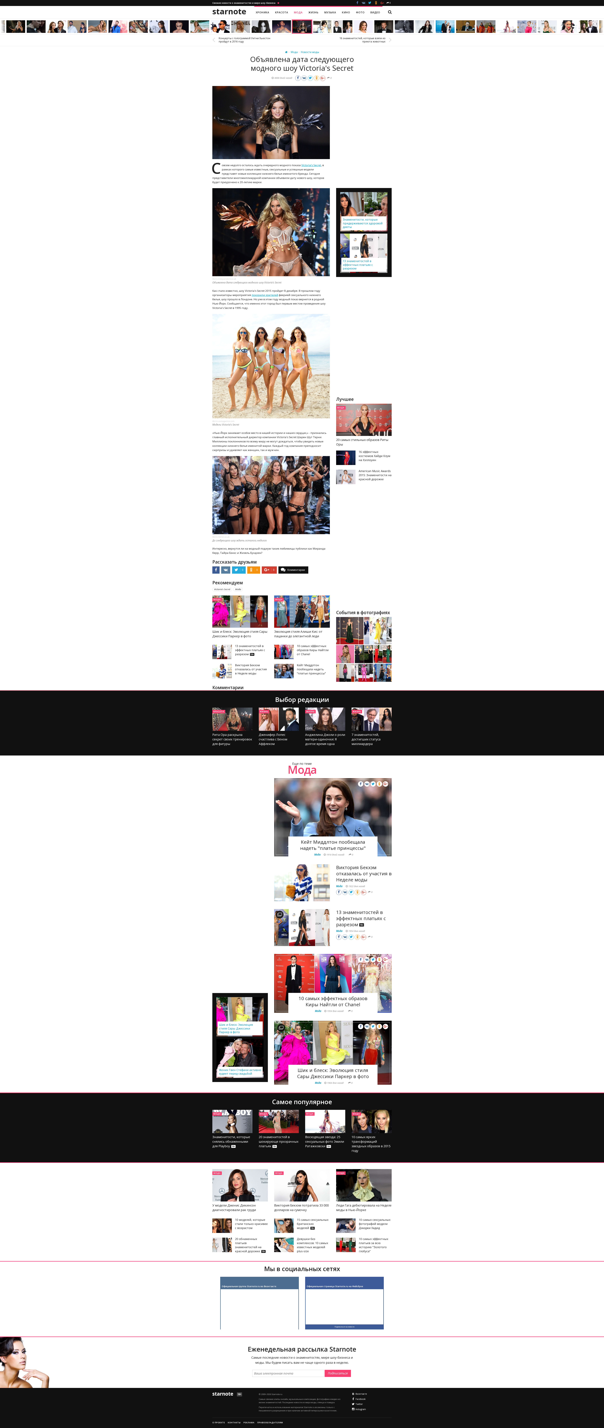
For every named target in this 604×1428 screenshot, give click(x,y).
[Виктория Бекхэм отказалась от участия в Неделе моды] (222, 671)
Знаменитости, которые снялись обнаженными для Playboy (231, 1141)
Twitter (359, 1404)
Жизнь (264, 711)
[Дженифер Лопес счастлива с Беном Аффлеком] (279, 719)
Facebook (360, 1399)
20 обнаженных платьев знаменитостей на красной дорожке (250, 1245)
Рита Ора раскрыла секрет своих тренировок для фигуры (232, 739)
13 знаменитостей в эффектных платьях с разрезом (250, 650)
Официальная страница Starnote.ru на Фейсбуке (335, 1286)
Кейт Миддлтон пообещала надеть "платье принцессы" (311, 669)
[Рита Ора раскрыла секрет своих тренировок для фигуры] (232, 719)
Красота (218, 711)
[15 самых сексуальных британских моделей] (284, 1225)
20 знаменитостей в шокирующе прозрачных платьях (278, 1141)
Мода (217, 599)
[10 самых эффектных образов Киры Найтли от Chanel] (284, 652)
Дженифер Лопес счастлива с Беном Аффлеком (273, 739)
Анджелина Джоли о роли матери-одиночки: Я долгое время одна (325, 739)
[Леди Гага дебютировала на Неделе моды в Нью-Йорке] (364, 1185)
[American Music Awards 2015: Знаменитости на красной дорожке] (346, 477)
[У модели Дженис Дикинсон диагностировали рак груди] (240, 1185)
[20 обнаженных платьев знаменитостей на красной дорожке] (222, 1245)
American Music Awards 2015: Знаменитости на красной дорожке (375, 475)
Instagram (360, 1409)
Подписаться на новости (344, 1327)
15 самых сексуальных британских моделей (312, 1224)
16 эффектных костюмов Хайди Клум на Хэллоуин (374, 456)
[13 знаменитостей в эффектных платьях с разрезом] (222, 652)
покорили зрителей (265, 295)
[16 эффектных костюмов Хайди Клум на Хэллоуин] (346, 458)
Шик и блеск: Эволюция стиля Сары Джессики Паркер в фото (333, 1073)
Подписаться (338, 1373)
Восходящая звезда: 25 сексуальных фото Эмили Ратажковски (324, 1141)
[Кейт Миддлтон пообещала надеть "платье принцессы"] (284, 671)
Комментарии (296, 570)
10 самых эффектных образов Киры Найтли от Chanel (313, 650)
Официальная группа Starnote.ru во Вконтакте (249, 1286)
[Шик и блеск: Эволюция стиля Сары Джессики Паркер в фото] (240, 611)
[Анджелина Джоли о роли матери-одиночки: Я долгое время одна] (325, 719)
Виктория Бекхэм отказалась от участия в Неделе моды (251, 669)
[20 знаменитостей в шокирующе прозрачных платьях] (279, 1121)
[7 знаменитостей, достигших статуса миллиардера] (372, 719)
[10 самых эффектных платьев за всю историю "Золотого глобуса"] (346, 1245)
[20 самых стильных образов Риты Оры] (364, 420)
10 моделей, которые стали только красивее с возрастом (251, 1224)
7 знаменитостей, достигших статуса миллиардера (366, 739)
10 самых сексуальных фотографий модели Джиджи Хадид (374, 1224)
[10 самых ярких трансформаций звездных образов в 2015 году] (372, 1121)
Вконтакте (361, 1393)
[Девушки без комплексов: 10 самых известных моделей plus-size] (284, 1245)
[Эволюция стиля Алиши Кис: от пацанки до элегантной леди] (302, 611)
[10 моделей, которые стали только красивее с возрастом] (222, 1225)
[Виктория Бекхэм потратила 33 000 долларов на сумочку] (302, 1185)
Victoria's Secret (311, 165)
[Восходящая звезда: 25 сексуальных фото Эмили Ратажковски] (325, 1121)
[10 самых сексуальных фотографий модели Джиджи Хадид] (346, 1225)
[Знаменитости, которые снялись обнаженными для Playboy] (232, 1121)
